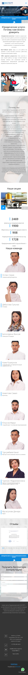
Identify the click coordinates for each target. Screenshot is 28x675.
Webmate (18, 666)
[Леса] (14, 536)
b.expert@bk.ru (15, 650)
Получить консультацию (14, 595)
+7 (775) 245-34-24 (15, 644)
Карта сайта (16, 654)
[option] (14, 19)
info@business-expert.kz (16, 648)
